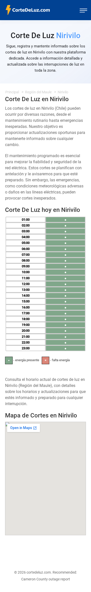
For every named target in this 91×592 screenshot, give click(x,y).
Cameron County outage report (45, 579)
